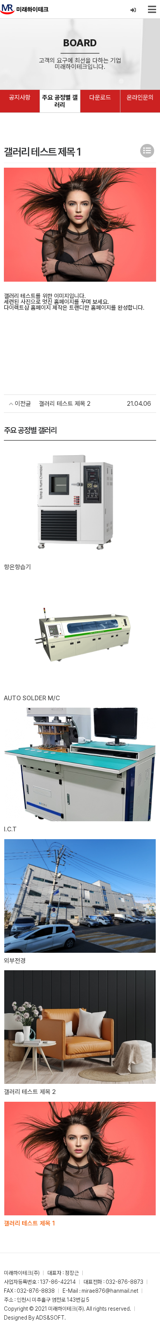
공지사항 (20, 97)
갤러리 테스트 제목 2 (30, 1092)
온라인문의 (140, 97)
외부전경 (15, 960)
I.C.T (10, 829)
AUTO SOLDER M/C (32, 698)
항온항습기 (17, 567)
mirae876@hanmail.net (110, 1291)
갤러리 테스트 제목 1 (29, 1223)
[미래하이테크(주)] (24, 9)
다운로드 (100, 97)
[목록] (147, 151)
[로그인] (133, 10)
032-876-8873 (124, 1282)
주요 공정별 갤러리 (60, 101)
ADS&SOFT (50, 1318)
